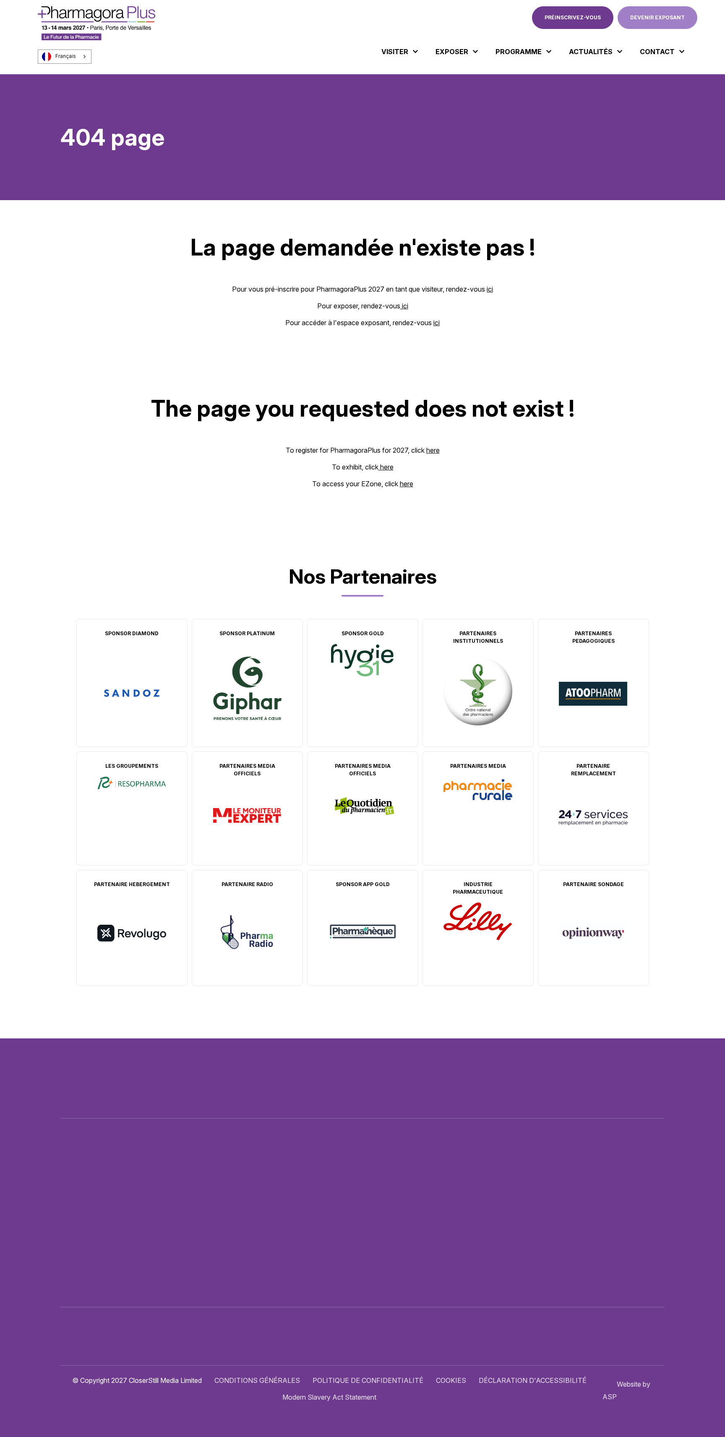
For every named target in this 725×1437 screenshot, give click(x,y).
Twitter (584, 1202)
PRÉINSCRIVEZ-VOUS (573, 17)
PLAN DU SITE (374, 1268)
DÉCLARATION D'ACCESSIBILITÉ (533, 1380)
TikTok (658, 1202)
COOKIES (451, 1380)
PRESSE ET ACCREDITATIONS (399, 1251)
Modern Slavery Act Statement (329, 1397)
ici (490, 289)
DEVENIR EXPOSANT (657, 17)
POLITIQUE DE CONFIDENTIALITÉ (368, 1380)
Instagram (640, 1202)
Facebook (603, 1202)
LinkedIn (621, 1202)
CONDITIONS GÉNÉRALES (257, 1380)
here (433, 450)
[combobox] (64, 57)
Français (65, 56)
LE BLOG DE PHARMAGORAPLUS (404, 1235)
